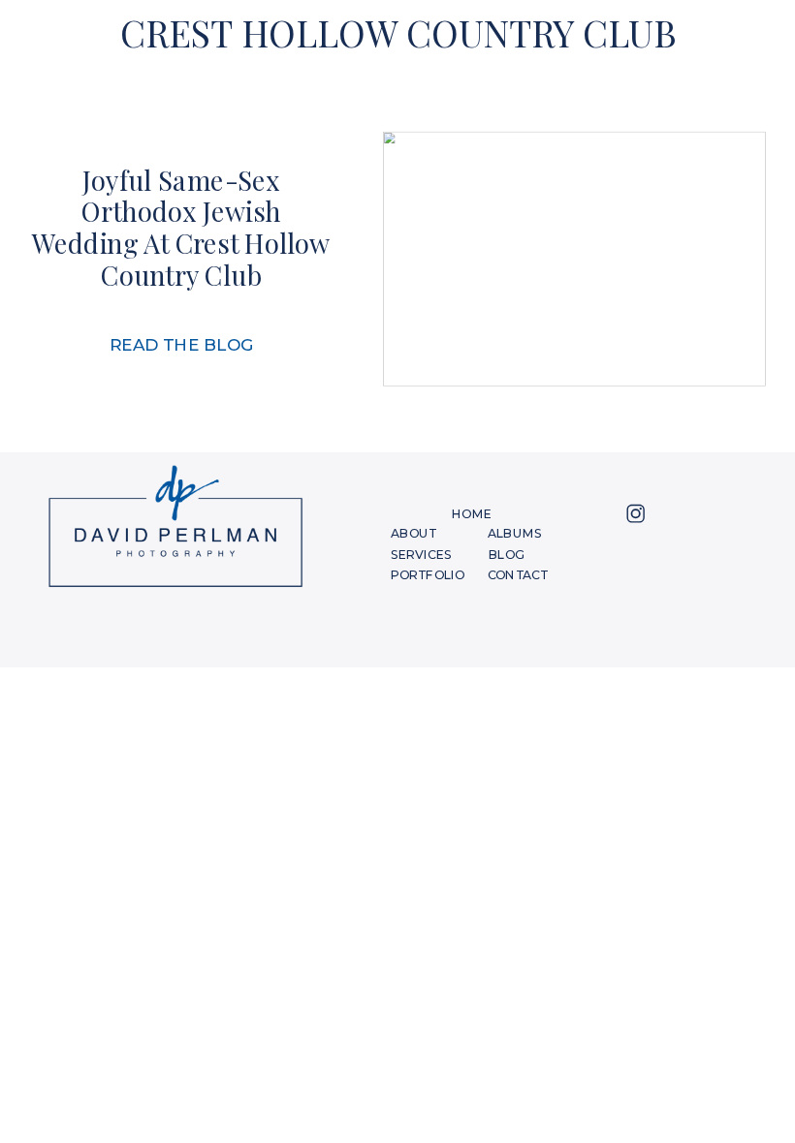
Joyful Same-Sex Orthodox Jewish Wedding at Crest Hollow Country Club (181, 227)
